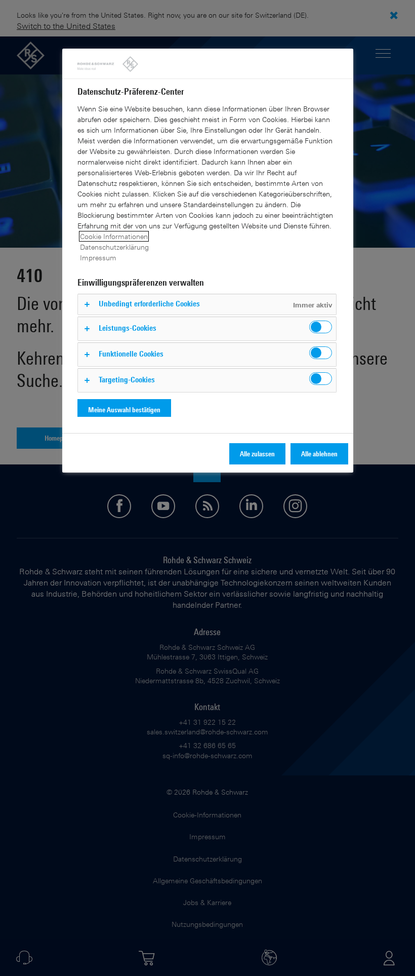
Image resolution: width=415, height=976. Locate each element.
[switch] (320, 327)
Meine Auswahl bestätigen (124, 409)
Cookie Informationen (114, 236)
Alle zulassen (257, 453)
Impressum (98, 257)
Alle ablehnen (319, 453)
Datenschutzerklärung (114, 247)
